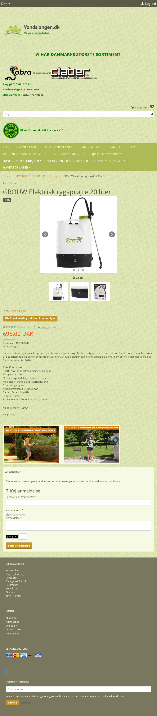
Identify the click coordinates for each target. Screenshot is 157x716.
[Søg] (152, 114)
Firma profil (12, 577)
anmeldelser (26, 327)
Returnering (12, 584)
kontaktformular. (32, 95)
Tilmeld (12, 702)
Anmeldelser (13, 472)
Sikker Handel (13, 595)
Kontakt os (12, 588)
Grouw (12, 183)
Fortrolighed (12, 570)
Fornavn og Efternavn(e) (20, 497)
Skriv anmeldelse (47, 327)
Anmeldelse (13, 518)
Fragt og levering (15, 574)
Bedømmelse (13, 510)
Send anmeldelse (19, 545)
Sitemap (10, 592)
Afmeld (25, 702)
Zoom (79, 278)
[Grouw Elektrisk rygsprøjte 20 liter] (78, 234)
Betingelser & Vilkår (16, 581)
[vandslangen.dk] (32, 28)
